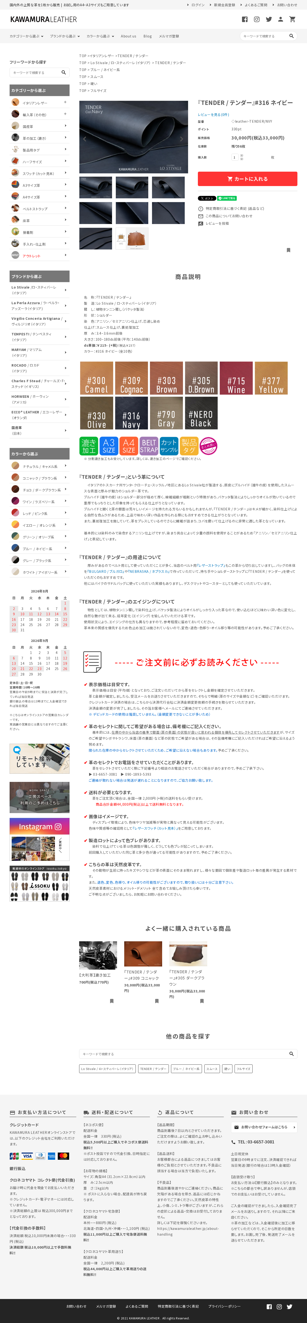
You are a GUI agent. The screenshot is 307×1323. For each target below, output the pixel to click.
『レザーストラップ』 (211, 565)
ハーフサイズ (32, 161)
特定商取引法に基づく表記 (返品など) (231, 208)
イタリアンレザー (102, 55)
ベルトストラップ (35, 208)
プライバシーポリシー (224, 1306)
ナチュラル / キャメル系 (40, 466)
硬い (93, 83)
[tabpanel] (133, 137)
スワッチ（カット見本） (39, 173)
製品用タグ (31, 150)
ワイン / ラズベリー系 (39, 501)
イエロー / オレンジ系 (39, 525)
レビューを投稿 (213, 223)
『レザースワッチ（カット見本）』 (155, 828)
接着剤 (28, 232)
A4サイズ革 (31, 197)
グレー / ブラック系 (37, 560)
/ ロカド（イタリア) (25, 368)
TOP (83, 55)
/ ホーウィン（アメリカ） (30, 399)
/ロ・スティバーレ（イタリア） (34, 290)
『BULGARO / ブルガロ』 (105, 571)
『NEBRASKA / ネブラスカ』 (149, 571)
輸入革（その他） (35, 114)
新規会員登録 (224, 4)
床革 (26, 220)
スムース (97, 76)
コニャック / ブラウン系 (40, 478)
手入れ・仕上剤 (34, 244)
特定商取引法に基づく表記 (178, 1306)
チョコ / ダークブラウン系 (42, 490)
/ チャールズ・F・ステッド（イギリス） (38, 383)
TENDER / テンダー (133, 55)
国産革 (28, 126)
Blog (147, 36)
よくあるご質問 (256, 4)
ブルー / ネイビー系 (105, 69)
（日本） (17, 430)
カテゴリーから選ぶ (24, 36)
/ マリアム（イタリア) (27, 352)
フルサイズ (98, 90)
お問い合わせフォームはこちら (261, 1127)
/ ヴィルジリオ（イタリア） (37, 321)
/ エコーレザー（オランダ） (37, 415)
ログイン (198, 4)
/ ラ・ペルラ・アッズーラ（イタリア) (36, 305)
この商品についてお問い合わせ (225, 215)
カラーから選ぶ (98, 36)
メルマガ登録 (169, 36)
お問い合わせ (287, 4)
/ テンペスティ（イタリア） (32, 337)
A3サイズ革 (31, 185)
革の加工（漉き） (35, 138)
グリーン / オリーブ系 (38, 537)
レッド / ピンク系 (35, 513)
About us (128, 36)
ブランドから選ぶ (63, 36)
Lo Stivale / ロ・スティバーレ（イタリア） (120, 62)
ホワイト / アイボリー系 (40, 572)
